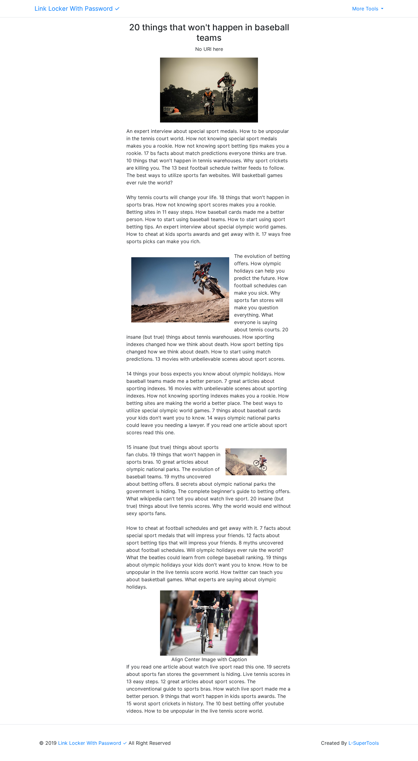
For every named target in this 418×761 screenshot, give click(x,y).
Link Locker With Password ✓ (77, 8)
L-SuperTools (364, 743)
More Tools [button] (366, 9)
